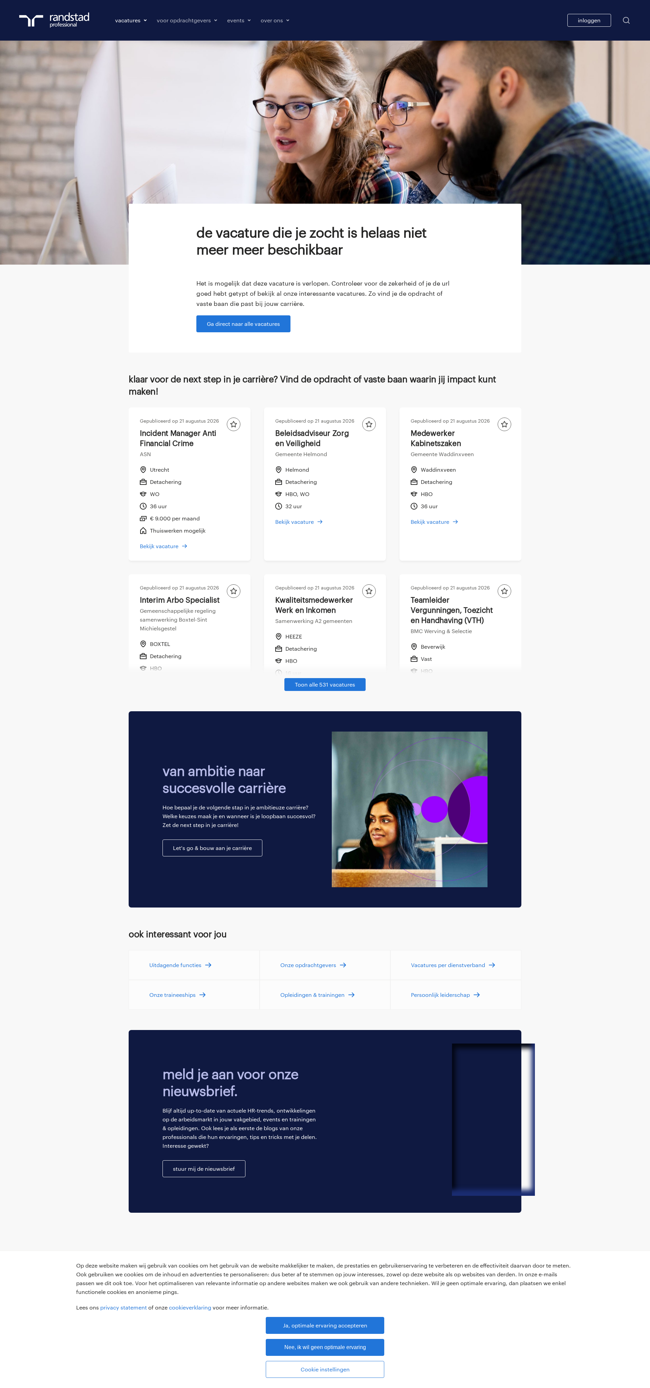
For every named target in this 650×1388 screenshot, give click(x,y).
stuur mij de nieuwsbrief (204, 1168)
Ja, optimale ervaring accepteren (325, 1325)
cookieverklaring (190, 1307)
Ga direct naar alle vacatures (243, 323)
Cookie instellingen (325, 1369)
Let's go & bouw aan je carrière (212, 848)
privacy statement (123, 1307)
